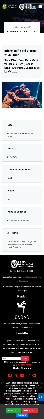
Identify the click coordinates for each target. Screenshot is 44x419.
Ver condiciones (24, 364)
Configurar (22, 415)
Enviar (25, 358)
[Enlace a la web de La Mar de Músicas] (22, 263)
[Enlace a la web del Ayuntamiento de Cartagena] (9, 7)
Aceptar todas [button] (14, 410)
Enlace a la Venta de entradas (20, 220)
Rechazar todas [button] (30, 410)
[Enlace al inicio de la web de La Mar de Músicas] (27, 6)
